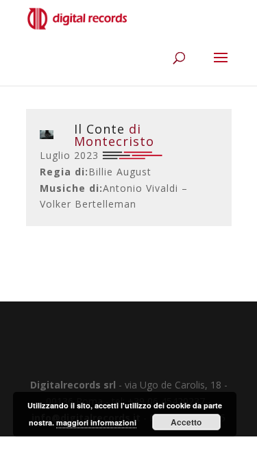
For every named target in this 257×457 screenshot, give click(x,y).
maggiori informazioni (96, 422)
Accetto (186, 422)
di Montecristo (114, 135)
